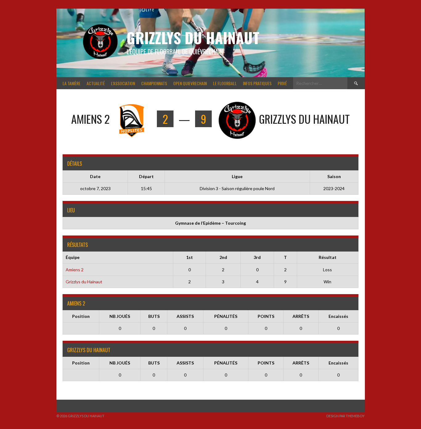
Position (81, 316)
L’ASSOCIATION (123, 83)
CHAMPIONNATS (154, 83)
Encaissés (338, 316)
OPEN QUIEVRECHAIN (190, 83)
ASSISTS (185, 316)
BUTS (154, 316)
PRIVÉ (282, 83)
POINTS (266, 316)
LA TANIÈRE (71, 83)
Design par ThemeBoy (345, 416)
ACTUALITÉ (96, 83)
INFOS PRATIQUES (257, 83)
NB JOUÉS (119, 316)
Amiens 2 (75, 269)
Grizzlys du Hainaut (193, 37)
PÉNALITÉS (225, 316)
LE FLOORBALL (225, 83)
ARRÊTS (300, 316)
